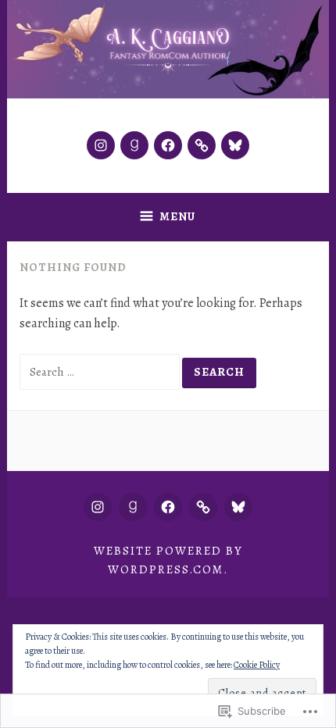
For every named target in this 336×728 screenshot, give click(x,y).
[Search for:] (101, 371)
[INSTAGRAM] (97, 507)
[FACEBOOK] (168, 507)
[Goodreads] (134, 145)
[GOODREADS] (133, 507)
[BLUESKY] (238, 507)
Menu (177, 216)
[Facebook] (168, 145)
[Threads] (201, 145)
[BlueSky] (235, 145)
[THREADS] (203, 507)
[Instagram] (101, 145)
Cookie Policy (257, 664)
